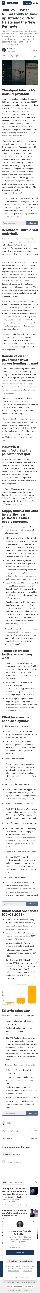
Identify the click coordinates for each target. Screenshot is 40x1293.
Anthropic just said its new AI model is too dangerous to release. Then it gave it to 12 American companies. (15, 1191)
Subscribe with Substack (21, 1261)
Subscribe (27, 3)
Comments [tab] (7, 1154)
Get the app (29, 1286)
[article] (20, 1196)
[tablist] (11, 1154)
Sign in (35, 3)
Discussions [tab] (19, 1182)
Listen (35, 50)
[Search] (36, 1182)
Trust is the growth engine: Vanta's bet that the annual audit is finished (14, 1213)
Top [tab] (4, 1182)
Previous (9, 1138)
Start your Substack (15, 1286)
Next (32, 1138)
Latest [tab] (10, 1182)
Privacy (18, 1282)
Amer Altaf (11, 49)
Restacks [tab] (16, 1154)
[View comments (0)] (12, 56)
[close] (33, 1221)
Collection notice (31, 1282)
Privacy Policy (27, 1271)
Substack (11, 1290)
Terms (23, 1282)
